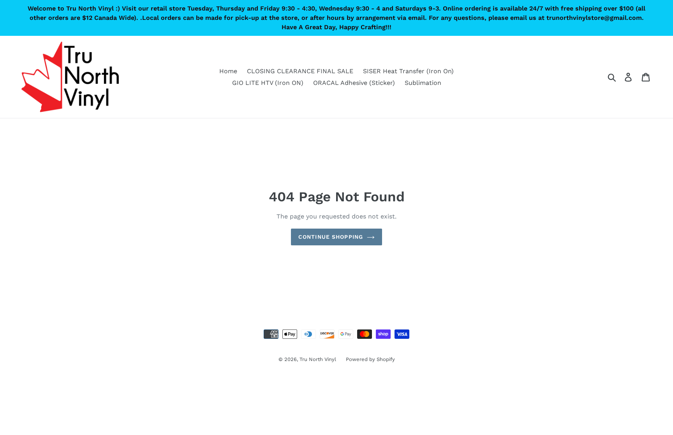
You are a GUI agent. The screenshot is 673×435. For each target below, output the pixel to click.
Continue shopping (330, 237)
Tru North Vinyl (318, 359)
